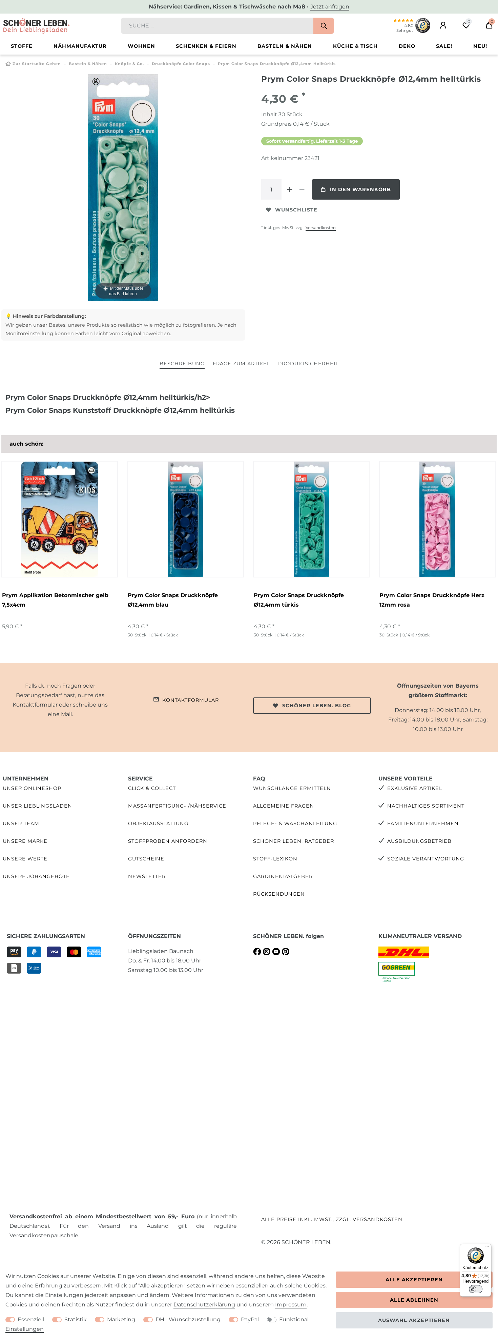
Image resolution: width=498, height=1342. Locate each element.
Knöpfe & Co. (129, 63)
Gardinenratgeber (283, 876)
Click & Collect (152, 788)
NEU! (480, 46)
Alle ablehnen (414, 1300)
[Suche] (323, 26)
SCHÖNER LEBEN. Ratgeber (293, 841)
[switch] (475, 1289)
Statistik (75, 1319)
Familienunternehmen (423, 823)
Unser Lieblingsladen (37, 806)
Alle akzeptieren (414, 1280)
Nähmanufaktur (80, 46)
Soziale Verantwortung (425, 859)
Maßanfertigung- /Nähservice (177, 806)
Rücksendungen (279, 894)
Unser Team (21, 823)
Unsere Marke (25, 841)
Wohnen (141, 46)
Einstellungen (24, 1329)
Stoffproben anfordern (167, 841)
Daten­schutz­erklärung (204, 1304)
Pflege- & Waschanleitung (295, 823)
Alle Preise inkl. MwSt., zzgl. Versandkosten (331, 1219)
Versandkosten (321, 227)
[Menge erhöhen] (290, 189)
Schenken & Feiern (206, 46)
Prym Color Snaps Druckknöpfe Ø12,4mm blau (173, 600)
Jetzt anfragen (329, 6)
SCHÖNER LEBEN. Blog (316, 706)
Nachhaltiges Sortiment (425, 806)
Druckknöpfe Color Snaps (181, 63)
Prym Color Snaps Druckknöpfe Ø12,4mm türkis (299, 600)
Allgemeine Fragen (283, 806)
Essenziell (31, 1319)
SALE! (444, 46)
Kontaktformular (190, 700)
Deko (407, 46)
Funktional (294, 1319)
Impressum (291, 1304)
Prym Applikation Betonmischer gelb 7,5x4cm (55, 600)
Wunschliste (296, 210)
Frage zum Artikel (241, 364)
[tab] (182, 364)
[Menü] (487, 1248)
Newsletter (147, 876)
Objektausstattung (158, 823)
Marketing (121, 1319)
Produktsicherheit (308, 364)
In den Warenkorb (360, 189)
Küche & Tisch (355, 46)
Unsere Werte (25, 859)
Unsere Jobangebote (36, 876)
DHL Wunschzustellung (188, 1319)
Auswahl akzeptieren (414, 1320)
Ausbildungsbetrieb (419, 841)
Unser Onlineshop (32, 788)
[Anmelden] (443, 25)
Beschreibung (182, 364)
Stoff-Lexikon (275, 859)
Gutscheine (146, 859)
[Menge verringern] (302, 189)
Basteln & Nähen (284, 46)
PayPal (250, 1319)
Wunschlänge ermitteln (292, 788)
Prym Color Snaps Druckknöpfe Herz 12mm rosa (431, 600)
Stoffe (22, 46)
